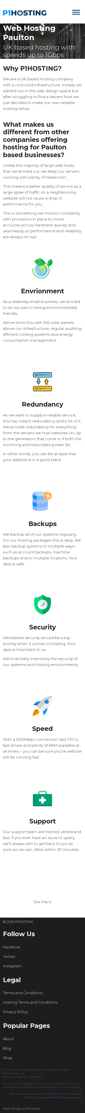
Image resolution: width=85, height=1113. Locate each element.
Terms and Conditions (23, 993)
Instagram (12, 966)
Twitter (9, 957)
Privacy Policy (15, 1012)
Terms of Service (62, 1097)
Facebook (11, 947)
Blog (7, 1048)
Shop (7, 1058)
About (8, 1039)
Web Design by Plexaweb (22, 1108)
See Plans (42, 902)
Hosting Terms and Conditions (30, 1002)
